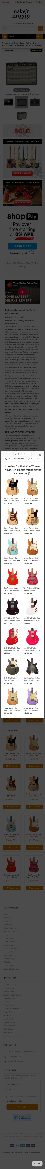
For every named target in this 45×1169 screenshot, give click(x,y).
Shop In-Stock (34, 459)
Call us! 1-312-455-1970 (14, 459)
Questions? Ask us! (22, 454)
